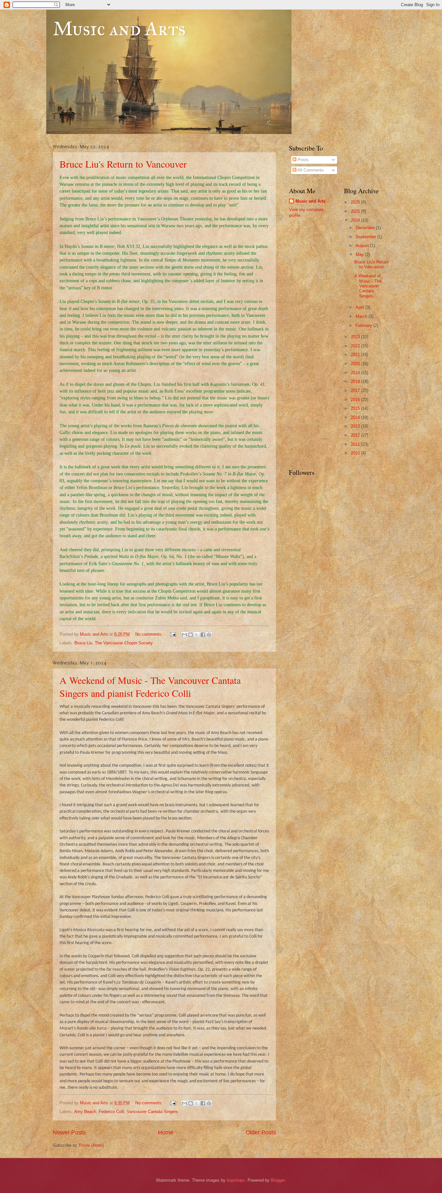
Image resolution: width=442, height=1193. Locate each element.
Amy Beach (85, 1111)
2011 (356, 444)
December (366, 227)
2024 (356, 220)
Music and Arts (119, 28)
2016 (356, 399)
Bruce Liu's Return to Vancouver (123, 163)
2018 (356, 381)
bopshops (236, 1180)
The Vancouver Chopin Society (124, 643)
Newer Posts (69, 1132)
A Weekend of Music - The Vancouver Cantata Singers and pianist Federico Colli (150, 686)
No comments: (149, 634)
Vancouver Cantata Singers (152, 1111)
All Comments (310, 170)
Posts (302, 159)
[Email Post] (172, 634)
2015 (356, 408)
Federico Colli (111, 1111)
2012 (356, 435)
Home (165, 1132)
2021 (356, 354)
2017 (356, 390)
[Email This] (184, 634)
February (364, 325)
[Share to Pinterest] (209, 634)
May (360, 254)
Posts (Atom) (91, 1145)
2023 (356, 336)
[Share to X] (196, 634)
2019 (356, 372)
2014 (356, 417)
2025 (356, 211)
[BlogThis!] (190, 634)
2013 (356, 426)
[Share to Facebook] (203, 634)
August (363, 245)
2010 (356, 453)
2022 (356, 345)
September (366, 236)
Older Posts (261, 1132)
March (362, 316)
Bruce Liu (83, 643)
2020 (356, 363)
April (360, 307)
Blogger (278, 1180)
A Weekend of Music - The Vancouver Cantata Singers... (367, 285)
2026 (356, 202)
